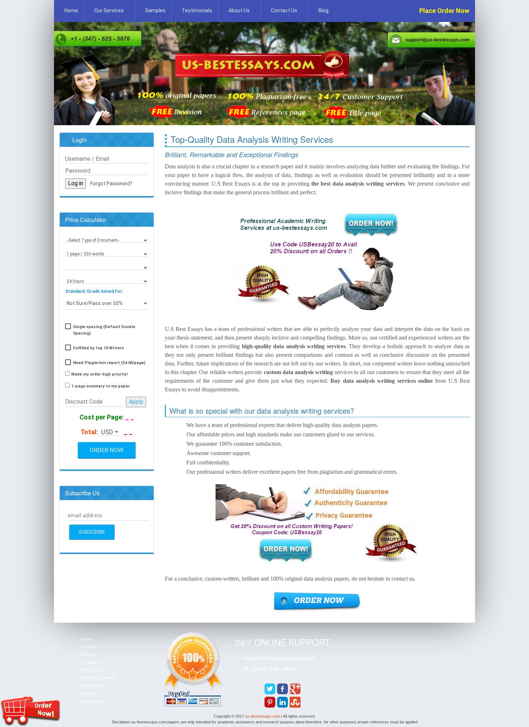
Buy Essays (91, 701)
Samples (155, 10)
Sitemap (88, 693)
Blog (323, 10)
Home (71, 10)
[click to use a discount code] (136, 401)
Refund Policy (93, 685)
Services (88, 646)
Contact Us (284, 10)
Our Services (109, 10)
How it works (92, 670)
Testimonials (197, 10)
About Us (239, 10)
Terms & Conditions (98, 678)
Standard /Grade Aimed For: (94, 291)
